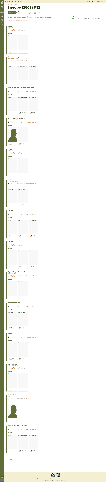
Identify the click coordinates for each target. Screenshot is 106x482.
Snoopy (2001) (20, 1)
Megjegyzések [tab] (11, 459)
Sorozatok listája (12, 1)
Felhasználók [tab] (25, 459)
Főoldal (6, 1)
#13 (24, 1)
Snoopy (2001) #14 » (101, 1)
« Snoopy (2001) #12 (91, 1)
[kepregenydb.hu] (2, 2)
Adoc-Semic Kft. (11, 4)
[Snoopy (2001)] (87, 16)
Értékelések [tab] (18, 459)
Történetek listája (12, 12)
